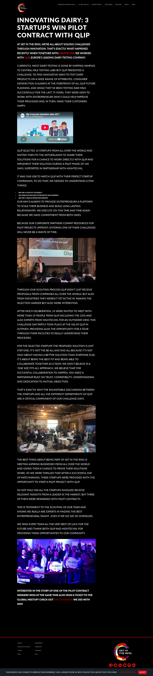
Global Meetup (83, 4)
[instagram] (129, 665)
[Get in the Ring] (24, 7)
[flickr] (134, 665)
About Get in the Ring (24, 646)
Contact (20, 650)
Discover (118, 4)
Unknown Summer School (66, 4)
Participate (39, 643)
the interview (63, 599)
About (126, 4)
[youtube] (124, 665)
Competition (38, 646)
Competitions (96, 4)
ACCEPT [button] (142, 672)
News (133, 4)
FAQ (36, 654)
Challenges (108, 4)
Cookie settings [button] (127, 672)
